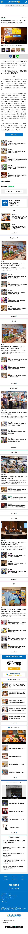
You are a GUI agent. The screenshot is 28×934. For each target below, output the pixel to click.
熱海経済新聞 (13, 2)
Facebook (10, 888)
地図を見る (14, 134)
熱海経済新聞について (6, 893)
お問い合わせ (4, 899)
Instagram (17, 888)
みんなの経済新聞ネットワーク (14, 915)
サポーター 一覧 (14, 668)
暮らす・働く (21, 5)
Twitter (14, 888)
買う (17, 5)
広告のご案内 (4, 901)
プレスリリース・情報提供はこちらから (10, 895)
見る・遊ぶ (12, 5)
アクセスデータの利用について (8, 897)
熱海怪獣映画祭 (6, 181)
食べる (7, 5)
